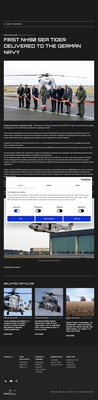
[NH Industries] (27, 392)
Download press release (12, 267)
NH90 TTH (23, 367)
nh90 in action (72, 360)
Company (54, 360)
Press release (11, 35)
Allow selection (49, 218)
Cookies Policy (71, 392)
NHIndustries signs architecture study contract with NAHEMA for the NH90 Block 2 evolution (47, 325)
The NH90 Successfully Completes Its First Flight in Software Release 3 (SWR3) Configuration (17, 325)
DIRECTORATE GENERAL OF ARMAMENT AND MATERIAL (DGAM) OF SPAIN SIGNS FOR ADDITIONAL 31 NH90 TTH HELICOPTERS (79, 327)
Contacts (8, 357)
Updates (70, 362)
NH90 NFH (23, 365)
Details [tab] (49, 185)
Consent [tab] (20, 185)
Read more (8, 334)
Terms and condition (57, 392)
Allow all (77, 218)
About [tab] (78, 185)
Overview (23, 362)
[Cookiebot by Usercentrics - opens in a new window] (82, 179)
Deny (21, 218)
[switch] (38, 210)
